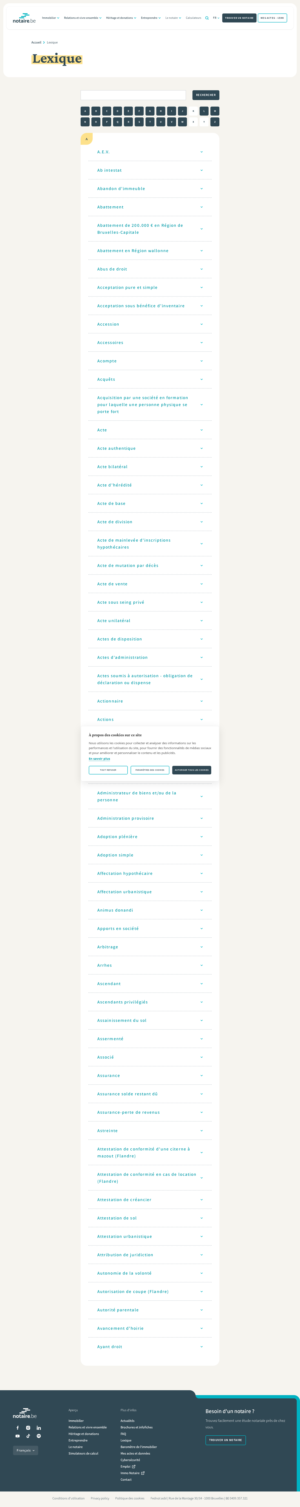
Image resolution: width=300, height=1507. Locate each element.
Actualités (127, 1421)
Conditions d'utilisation (68, 1498)
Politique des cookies (129, 1498)
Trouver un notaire (239, 18)
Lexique (126, 1440)
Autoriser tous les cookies (192, 770)
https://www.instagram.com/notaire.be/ (28, 1428)
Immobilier (49, 18)
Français (24, 1450)
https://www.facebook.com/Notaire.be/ (17, 1428)
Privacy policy (100, 1498)
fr (215, 18)
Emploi (125, 1466)
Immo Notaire (130, 1473)
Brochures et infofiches (137, 1427)
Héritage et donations (119, 18)
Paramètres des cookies (150, 770)
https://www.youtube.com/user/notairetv (17, 1436)
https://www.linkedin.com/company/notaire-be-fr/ (39, 1428)
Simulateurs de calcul (83, 1453)
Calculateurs (193, 18)
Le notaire (172, 18)
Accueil (36, 42)
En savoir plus (99, 758)
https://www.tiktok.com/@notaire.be (28, 1436)
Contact (126, 1479)
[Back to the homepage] (24, 18)
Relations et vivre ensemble (81, 18)
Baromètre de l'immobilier (139, 1447)
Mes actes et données (135, 1453)
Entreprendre (149, 18)
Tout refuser (108, 770)
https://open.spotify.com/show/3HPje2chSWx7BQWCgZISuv (39, 1436)
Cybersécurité (130, 1460)
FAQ (123, 1434)
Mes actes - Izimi (272, 18)
